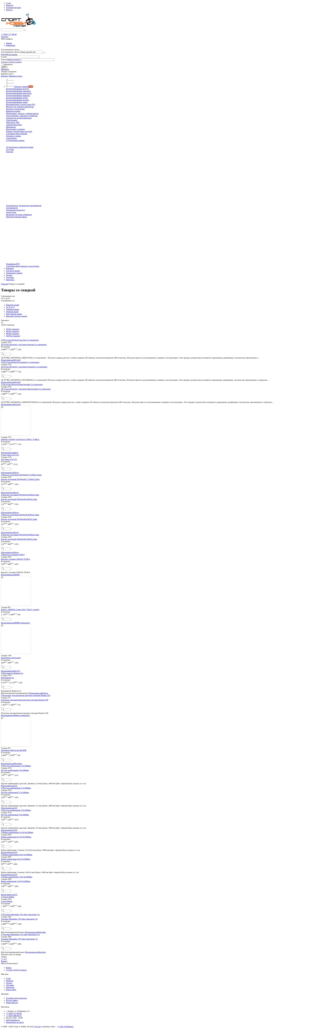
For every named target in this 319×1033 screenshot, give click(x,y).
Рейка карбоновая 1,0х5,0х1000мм (15, 881)
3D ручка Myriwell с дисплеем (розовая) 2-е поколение (24, 367)
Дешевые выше (12, 309)
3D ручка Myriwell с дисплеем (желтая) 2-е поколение (24, 345)
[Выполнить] (44, 52)
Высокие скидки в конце (16, 316)
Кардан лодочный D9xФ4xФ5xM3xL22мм (19, 539)
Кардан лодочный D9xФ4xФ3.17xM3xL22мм (20, 479)
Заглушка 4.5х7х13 (9, 459)
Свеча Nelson (6, 901)
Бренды (9, 10)
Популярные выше (14, 314)
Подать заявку (12, 1000)
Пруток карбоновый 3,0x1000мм (15, 815)
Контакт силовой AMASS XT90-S (15, 559)
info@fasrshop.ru (13, 1020)
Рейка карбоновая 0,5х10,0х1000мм (16, 837)
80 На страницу (12, 334)
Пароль (4, 59)
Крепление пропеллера (11, 658)
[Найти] (25, 30)
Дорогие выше (12, 312)
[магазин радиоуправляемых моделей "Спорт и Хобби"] (18, 27)
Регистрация (11, 54)
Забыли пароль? (14, 59)
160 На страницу (13, 336)
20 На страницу (12, 329)
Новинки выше (12, 305)
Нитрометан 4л (7, 678)
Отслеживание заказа (10, 52)
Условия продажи (13, 7)
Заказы (9, 43)
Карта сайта (11, 990)
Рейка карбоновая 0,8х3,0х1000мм (15, 859)
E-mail (3, 57)
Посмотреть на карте (15, 1022)
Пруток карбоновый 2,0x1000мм (15, 770)
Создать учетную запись (11, 62)
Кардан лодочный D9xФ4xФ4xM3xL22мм (19, 519)
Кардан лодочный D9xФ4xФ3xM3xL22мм (19, 499)
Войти (3, 54)
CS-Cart (37, 1027)
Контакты (10, 987)
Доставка (10, 985)
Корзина (4, 76)
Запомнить (8, 64)
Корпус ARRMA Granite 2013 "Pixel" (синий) (20, 610)
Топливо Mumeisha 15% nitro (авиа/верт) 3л (19, 919)
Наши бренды (12, 1003)
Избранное (10, 45)
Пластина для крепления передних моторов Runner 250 (24, 700)
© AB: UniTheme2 (65, 1027)
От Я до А (10, 307)
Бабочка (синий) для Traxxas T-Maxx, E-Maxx (20, 439)
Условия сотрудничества (16, 998)
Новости (9, 5)
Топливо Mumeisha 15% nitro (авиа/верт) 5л (19, 939)
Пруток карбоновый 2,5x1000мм (15, 792)
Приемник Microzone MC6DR (13, 750)
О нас (8, 3)
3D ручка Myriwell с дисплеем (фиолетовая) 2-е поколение (26, 389)
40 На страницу (12, 331)
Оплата (9, 983)
